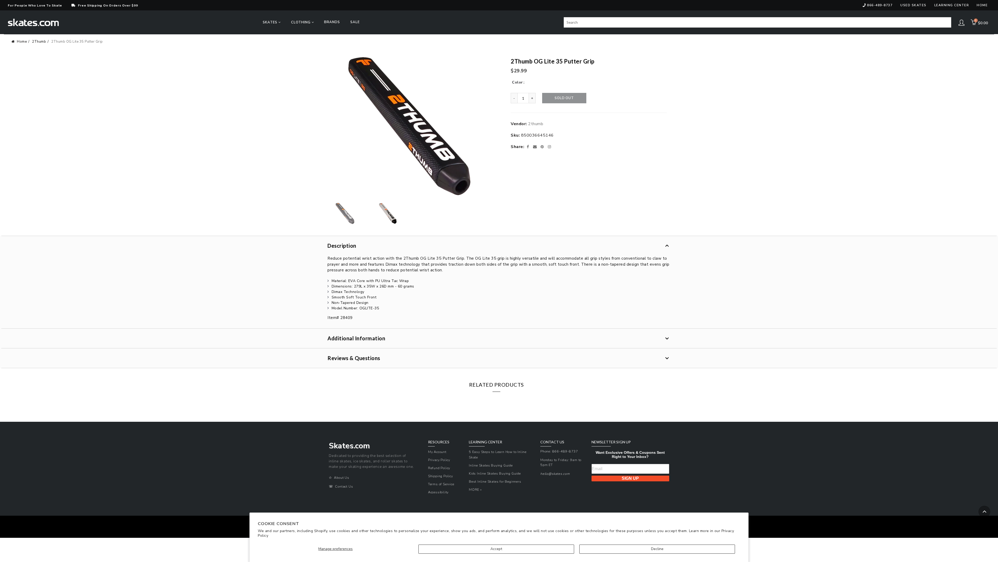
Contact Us (344, 486)
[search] (757, 22)
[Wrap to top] (984, 512)
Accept (496, 548)
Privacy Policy (439, 460)
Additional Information (356, 338)
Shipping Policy (440, 476)
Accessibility (438, 492)
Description (341, 245)
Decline (657, 548)
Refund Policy (439, 468)
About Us (341, 477)
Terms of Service (441, 484)
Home (982, 5)
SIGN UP (630, 478)
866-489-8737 (879, 5)
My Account (437, 452)
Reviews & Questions (353, 358)
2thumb (535, 124)
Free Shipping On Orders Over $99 (108, 5)
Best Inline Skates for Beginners (495, 481)
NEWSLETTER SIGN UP (611, 442)
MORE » (475, 489)
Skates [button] (270, 22)
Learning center (951, 5)
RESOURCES (438, 442)
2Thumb (39, 41)
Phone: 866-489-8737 (559, 451)
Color (517, 82)
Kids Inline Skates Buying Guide (495, 473)
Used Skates (913, 5)
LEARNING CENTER (485, 442)
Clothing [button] (301, 22)
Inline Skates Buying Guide (491, 465)
